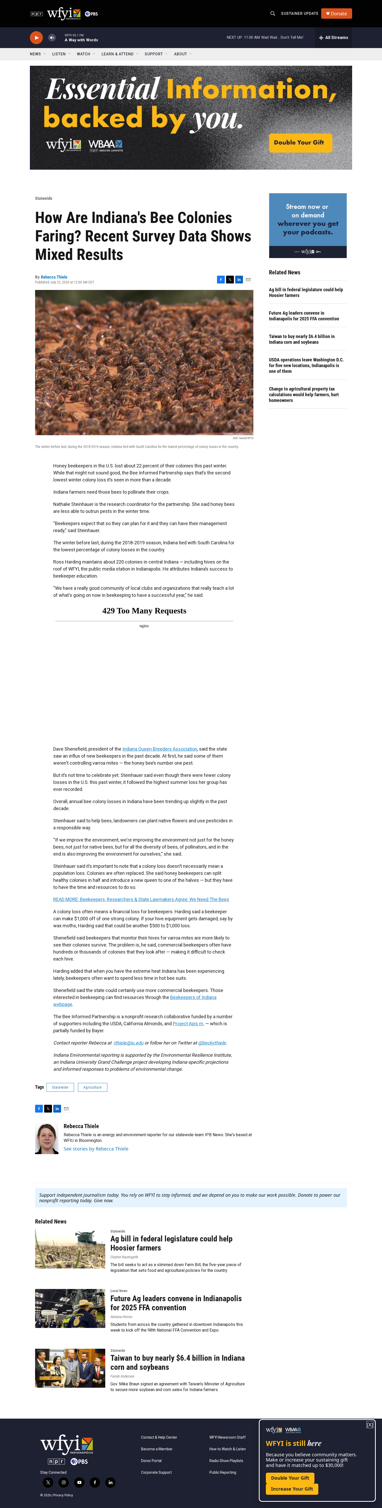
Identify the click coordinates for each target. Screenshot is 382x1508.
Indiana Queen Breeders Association (159, 749)
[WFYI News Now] (308, 225)
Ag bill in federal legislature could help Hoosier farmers (306, 292)
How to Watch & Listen (227, 1449)
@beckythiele (212, 1043)
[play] (36, 38)
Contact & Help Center (159, 1437)
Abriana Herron (121, 1317)
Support (154, 54)
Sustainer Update (300, 13)
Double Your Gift (290, 1478)
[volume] (52, 38)
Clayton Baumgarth (124, 1257)
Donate (339, 13)
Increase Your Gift (292, 1489)
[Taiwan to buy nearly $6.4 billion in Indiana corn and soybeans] (70, 1368)
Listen (59, 54)
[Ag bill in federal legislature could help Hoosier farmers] (70, 1248)
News (35, 54)
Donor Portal (151, 1461)
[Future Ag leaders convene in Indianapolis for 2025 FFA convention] (70, 1308)
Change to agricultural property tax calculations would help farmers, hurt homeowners (304, 394)
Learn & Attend (118, 54)
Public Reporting (222, 1472)
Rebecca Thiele (54, 277)
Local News (118, 1291)
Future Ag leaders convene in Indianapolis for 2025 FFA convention (304, 315)
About (180, 54)
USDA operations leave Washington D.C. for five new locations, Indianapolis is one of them (306, 365)
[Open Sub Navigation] (45, 54)
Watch (83, 54)
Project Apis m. (188, 1023)
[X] (370, 1424)
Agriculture (92, 1087)
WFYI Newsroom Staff (227, 1437)
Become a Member (157, 1449)
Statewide (43, 198)
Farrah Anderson (122, 1376)
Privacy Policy (63, 1495)
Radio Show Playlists (226, 1461)
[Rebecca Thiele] (46, 1138)
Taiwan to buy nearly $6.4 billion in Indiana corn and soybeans (302, 339)
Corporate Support (156, 1472)
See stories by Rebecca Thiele (96, 1149)
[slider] (60, 37)
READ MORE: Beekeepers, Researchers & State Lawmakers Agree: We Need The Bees (141, 899)
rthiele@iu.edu (128, 1043)
